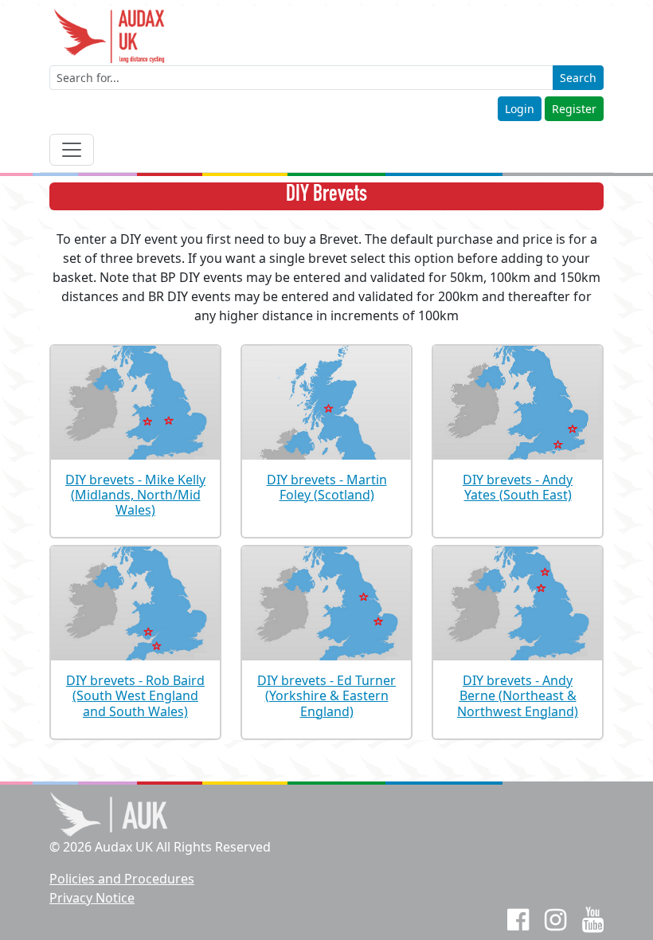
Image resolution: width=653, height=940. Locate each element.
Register (574, 108)
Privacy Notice (92, 898)
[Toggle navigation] (71, 150)
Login (519, 108)
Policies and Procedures (121, 878)
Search (578, 77)
